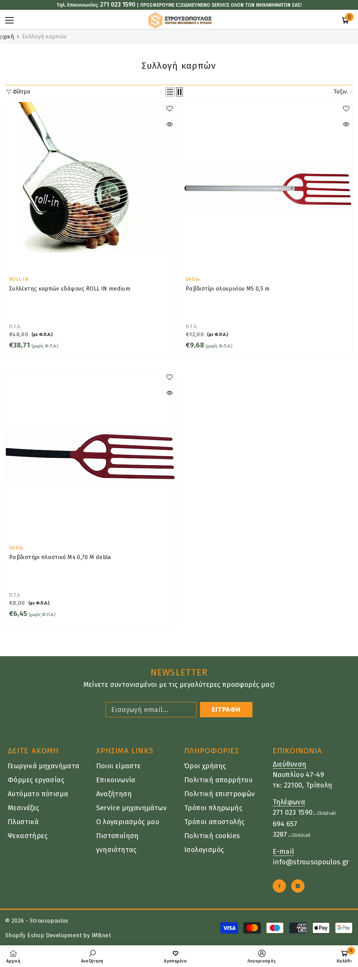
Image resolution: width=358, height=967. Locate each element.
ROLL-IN (18, 279)
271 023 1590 (117, 4)
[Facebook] (279, 886)
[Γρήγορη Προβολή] (169, 124)
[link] (92, 956)
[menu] (9, 20)
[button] (169, 91)
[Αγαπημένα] (169, 108)
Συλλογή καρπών (44, 36)
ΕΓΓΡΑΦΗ (226, 709)
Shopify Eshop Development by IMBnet (58, 935)
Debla (192, 279)
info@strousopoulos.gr (311, 862)
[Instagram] (298, 886)
